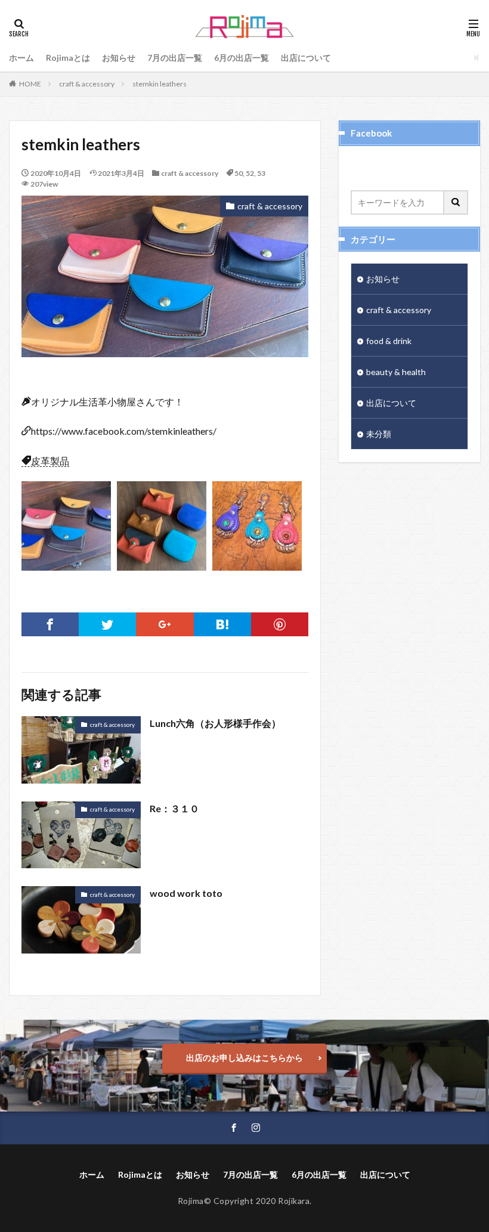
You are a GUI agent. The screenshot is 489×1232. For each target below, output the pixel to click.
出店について (306, 57)
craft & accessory (86, 83)
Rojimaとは (68, 57)
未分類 (378, 434)
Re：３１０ (174, 808)
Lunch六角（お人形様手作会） (215, 723)
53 (261, 173)
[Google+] (164, 624)
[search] (456, 202)
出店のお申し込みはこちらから (244, 1058)
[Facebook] (50, 624)
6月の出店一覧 (241, 57)
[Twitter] (107, 624)
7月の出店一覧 (174, 57)
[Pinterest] (279, 624)
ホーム (21, 57)
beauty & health (396, 372)
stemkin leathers (159, 83)
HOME (30, 83)
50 (238, 173)
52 (250, 173)
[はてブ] (222, 624)
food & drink (388, 341)
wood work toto (186, 893)
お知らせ (118, 57)
